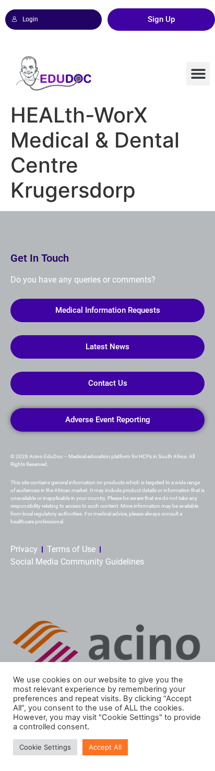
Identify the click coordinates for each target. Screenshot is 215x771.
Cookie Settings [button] (45, 747)
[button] (198, 73)
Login (30, 19)
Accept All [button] (105, 747)
